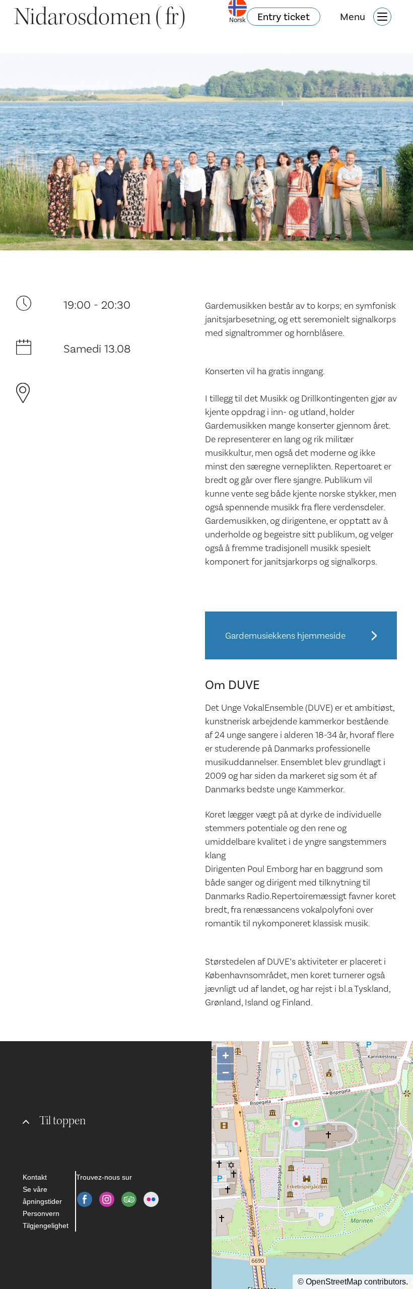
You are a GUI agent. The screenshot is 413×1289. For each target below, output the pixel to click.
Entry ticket (283, 17)
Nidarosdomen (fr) (99, 16)
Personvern (41, 1213)
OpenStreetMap (334, 1281)
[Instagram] (106, 1199)
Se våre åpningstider (42, 1195)
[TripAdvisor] (128, 1199)
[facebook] (84, 1199)
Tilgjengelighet (45, 1226)
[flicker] (151, 1199)
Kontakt (35, 1177)
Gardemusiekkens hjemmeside (285, 635)
